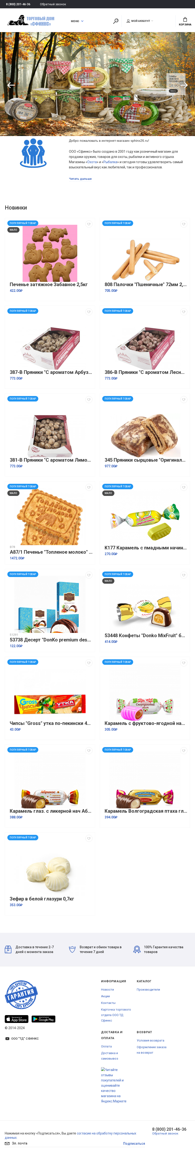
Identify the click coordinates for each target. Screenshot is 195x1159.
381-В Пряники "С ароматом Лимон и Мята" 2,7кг (51, 460)
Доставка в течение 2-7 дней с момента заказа (34, 949)
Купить (173, 91)
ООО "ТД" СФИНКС (25, 1038)
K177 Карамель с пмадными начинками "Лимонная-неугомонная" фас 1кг (146, 548)
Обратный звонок (53, 4)
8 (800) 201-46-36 (18, 4)
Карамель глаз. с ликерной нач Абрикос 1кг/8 (51, 811)
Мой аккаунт (140, 21)
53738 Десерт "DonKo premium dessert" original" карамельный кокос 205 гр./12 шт (51, 640)
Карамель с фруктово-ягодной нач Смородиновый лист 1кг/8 (146, 723)
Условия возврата (150, 1040)
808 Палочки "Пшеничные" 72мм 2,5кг (146, 284)
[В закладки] (89, 224)
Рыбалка (110, 162)
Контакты (108, 1003)
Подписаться (134, 1143)
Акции (105, 996)
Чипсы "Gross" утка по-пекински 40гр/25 (51, 723)
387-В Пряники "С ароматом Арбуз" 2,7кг (51, 372)
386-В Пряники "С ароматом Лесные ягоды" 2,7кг (146, 372)
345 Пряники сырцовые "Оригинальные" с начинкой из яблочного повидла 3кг (146, 460)
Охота (92, 162)
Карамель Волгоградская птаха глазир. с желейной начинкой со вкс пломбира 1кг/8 (146, 811)
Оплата (106, 1046)
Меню (75, 21)
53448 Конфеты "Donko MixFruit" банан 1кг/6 (146, 635)
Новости (107, 989)
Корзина (185, 24)
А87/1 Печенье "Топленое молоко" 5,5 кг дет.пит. (51, 552)
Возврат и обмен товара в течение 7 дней (101, 949)
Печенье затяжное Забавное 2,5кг (49, 284)
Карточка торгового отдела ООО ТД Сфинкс (116, 1015)
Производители (148, 989)
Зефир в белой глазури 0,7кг (42, 899)
